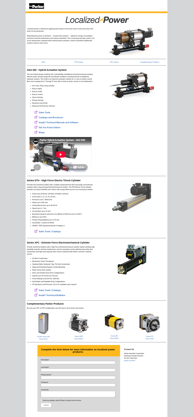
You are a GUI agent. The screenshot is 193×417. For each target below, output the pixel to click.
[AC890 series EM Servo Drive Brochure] (43, 323)
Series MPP (79, 336)
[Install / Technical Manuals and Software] (36, 122)
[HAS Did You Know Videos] (36, 127)
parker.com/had (129, 361)
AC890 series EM (43, 337)
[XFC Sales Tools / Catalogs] (36, 290)
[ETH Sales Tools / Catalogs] (36, 231)
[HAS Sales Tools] (36, 112)
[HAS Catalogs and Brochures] (36, 117)
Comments (45, 390)
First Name (45, 360)
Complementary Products (149, 62)
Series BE (114, 336)
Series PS (149, 336)
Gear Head (150, 339)
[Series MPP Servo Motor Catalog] (78, 323)
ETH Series (78, 62)
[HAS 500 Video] (132, 85)
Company (44, 382)
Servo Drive (43, 339)
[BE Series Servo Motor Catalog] (114, 322)
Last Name (45, 367)
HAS (43, 62)
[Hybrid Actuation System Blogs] (36, 132)
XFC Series (114, 62)
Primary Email (46, 375)
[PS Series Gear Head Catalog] (149, 323)
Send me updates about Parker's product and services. (62, 400)
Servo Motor (78, 339)
